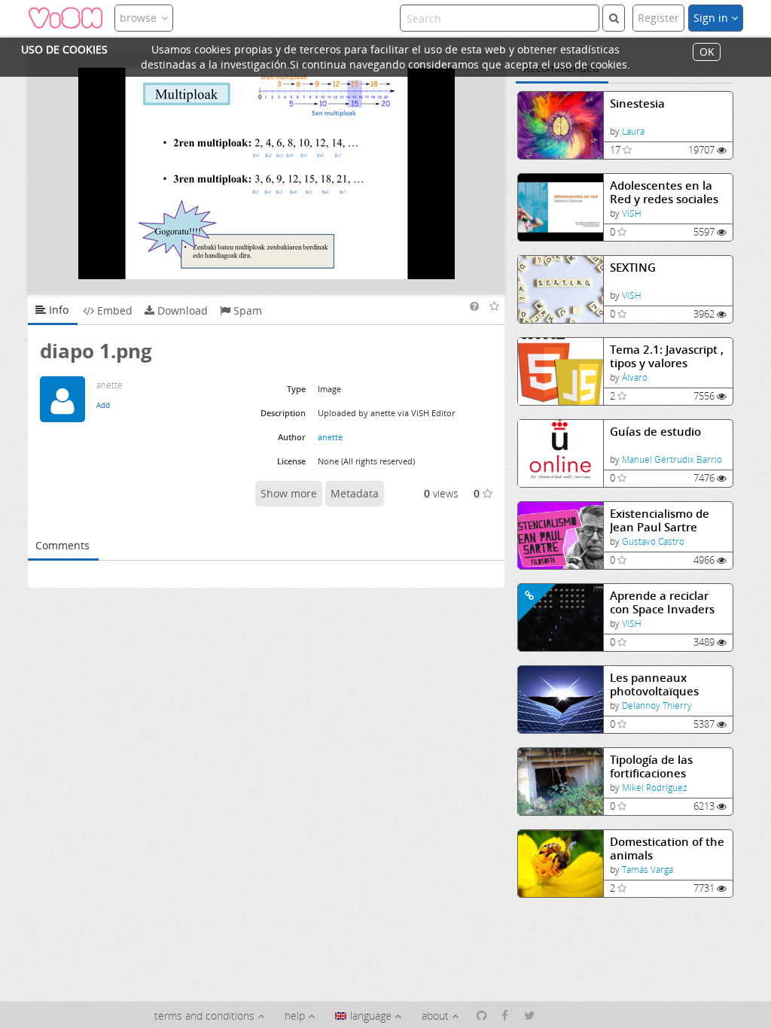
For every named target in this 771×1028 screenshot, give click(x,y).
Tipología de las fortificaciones (651, 766)
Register (658, 18)
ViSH (631, 213)
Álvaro (635, 377)
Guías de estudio (655, 431)
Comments (62, 545)
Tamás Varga (647, 869)
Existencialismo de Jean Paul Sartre (659, 520)
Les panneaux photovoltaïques (654, 684)
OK (707, 52)
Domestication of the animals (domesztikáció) (667, 848)
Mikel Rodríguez (654, 787)
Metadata (355, 493)
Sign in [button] (712, 18)
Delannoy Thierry (657, 705)
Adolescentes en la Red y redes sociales (664, 192)
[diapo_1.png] (266, 173)
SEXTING (633, 267)
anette (330, 437)
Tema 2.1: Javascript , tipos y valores (667, 356)
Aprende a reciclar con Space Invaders (662, 602)
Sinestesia (637, 103)
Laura (633, 131)
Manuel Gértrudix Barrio (672, 459)
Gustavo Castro (653, 541)
